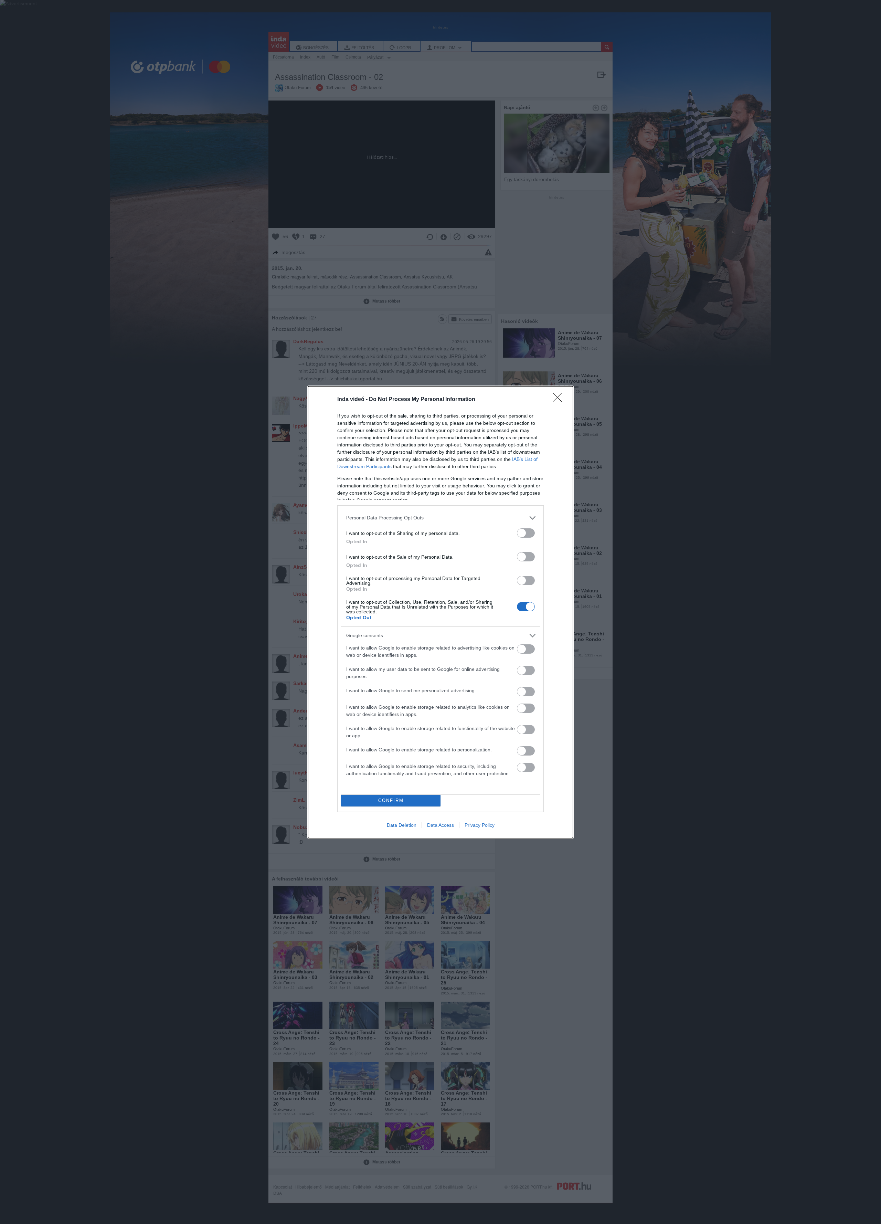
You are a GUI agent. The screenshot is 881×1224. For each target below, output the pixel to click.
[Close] (559, 399)
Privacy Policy (480, 825)
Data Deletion (401, 825)
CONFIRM (391, 800)
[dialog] (440, 612)
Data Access (440, 825)
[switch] (526, 533)
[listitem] (440, 517)
